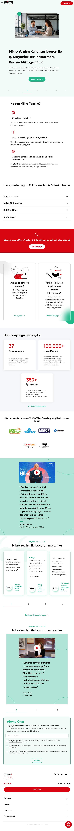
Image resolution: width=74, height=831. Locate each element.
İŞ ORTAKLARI (9, 816)
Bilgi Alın (67, 3)
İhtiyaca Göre (10, 196)
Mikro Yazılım (8, 3)
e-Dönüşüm (9, 217)
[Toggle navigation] (2, 3)
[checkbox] (37, 741)
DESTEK (7, 805)
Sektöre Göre (10, 210)
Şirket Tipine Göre (12, 203)
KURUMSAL (8, 810)
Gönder (37, 760)
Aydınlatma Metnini (15, 745)
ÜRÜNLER (7, 798)
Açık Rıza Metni (35, 751)
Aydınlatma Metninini (15, 742)
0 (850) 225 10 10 (64, 784)
